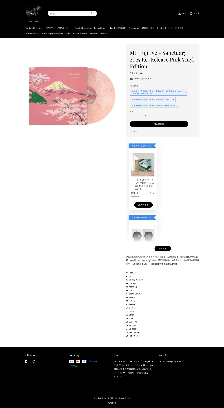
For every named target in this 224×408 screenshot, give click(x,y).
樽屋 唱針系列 (148, 28)
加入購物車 (159, 124)
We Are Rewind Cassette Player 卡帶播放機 (44, 33)
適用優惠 (134, 85)
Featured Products (34, 28)
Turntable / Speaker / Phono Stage (90, 28)
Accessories (134, 28)
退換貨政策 (112, 403)
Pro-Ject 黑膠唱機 (118, 28)
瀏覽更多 (163, 248)
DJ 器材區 (179, 28)
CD (113, 33)
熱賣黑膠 (94, 33)
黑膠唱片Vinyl (64, 28)
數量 (131, 111)
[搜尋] (93, 13)
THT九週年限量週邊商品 (76, 33)
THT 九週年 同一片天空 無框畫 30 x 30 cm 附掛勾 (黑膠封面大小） (144, 184)
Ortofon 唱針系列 (164, 28)
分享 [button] (135, 131)
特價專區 (104, 33)
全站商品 (49, 28)
